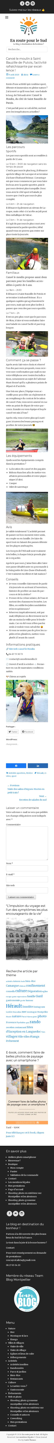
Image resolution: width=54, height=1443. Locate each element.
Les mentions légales (19, 1182)
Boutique (13, 1164)
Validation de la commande (24, 1175)
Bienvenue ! (14, 1160)
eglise (45, 991)
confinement (35, 985)
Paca (23, 1016)
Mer (12, 1332)
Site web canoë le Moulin (22, 649)
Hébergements (18, 1357)
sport (14, 776)
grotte (22, 1001)
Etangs (14, 1339)
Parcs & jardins (18, 1371)
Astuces (16, 981)
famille (31, 996)
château (22, 986)
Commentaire (13, 824)
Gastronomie (17, 1389)
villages (11, 1036)
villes (26, 1036)
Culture (12, 1382)
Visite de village (18, 1350)
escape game (11, 997)
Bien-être (15, 1375)
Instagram (39, 1006)
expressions (22, 997)
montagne (32, 1012)
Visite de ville (16, 1346)
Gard (39, 996)
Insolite (27, 1006)
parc (35, 1016)
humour (29, 1000)
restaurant (20, 1027)
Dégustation (34, 991)
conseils (10, 991)
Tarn (43, 1032)
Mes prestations (16, 1185)
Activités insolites (19, 1364)
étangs (34, 1036)
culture (21, 991)
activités (9, 981)
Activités (12, 1360)
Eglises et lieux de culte (22, 1353)
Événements (14, 1393)
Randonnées (17, 1368)
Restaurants (16, 1378)
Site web (10, 885)
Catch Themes (30, 1440)
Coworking (16, 1418)
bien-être (30, 981)
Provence (11, 1022)
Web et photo (15, 1396)
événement (12, 1040)
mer (24, 1011)
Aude (23, 981)
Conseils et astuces (20, 1414)
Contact (12, 1178)
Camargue (12, 985)
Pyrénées (21, 1022)
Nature (11, 1328)
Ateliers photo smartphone (22, 1157)
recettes (10, 1027)
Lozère (9, 1012)
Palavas (29, 1017)
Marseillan (17, 1012)
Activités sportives (17, 773)
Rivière (29, 773)
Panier (13, 1171)
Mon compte (17, 1167)
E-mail (10, 874)
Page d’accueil (15, 1189)
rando (35, 1022)
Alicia (25, 75)
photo (42, 1016)
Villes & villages (16, 1343)
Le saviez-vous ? (18, 1386)
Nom (9, 863)
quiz (27, 1023)
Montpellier (42, 1012)
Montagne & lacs (19, 1335)
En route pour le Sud (28, 40)
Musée (8, 1017)
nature (16, 1016)
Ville (20, 1036)
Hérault (40, 773)
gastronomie (13, 1000)
